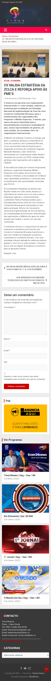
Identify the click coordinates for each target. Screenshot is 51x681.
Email (7, 350)
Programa (9, 469)
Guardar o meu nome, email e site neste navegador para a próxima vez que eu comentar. (24, 377)
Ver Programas (13, 439)
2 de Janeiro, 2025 (11, 519)
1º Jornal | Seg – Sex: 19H (18, 557)
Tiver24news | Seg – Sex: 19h (19, 475)
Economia (15, 81)
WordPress (34, 676)
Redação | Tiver (29, 98)
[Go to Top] (46, 669)
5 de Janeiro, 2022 (11, 601)
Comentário (10, 307)
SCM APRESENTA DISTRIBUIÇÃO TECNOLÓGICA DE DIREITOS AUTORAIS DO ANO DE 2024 (25, 280)
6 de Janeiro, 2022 (11, 560)
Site (5, 362)
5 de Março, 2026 (11, 479)
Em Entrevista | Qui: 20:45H (18, 516)
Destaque (9, 592)
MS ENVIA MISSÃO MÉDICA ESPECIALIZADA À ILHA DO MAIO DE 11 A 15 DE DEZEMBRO (27, 268)
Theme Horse (38, 673)
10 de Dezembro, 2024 (13, 98)
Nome (7, 339)
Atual (7, 81)
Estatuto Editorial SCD (12, 641)
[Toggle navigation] (5, 30)
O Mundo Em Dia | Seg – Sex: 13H (22, 597)
